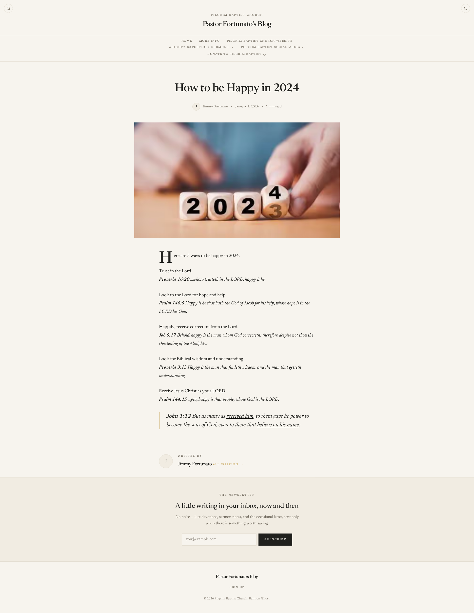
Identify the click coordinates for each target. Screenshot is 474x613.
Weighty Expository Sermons (199, 47)
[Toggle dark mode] (465, 8)
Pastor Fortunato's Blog (237, 24)
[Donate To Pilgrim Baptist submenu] (264, 55)
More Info (209, 41)
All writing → (228, 464)
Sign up (237, 587)
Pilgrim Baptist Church (237, 15)
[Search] (8, 8)
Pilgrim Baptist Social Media (270, 47)
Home (186, 41)
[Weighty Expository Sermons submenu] (232, 48)
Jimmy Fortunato (195, 464)
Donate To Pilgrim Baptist (234, 54)
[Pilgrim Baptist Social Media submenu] (303, 48)
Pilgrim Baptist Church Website (260, 41)
